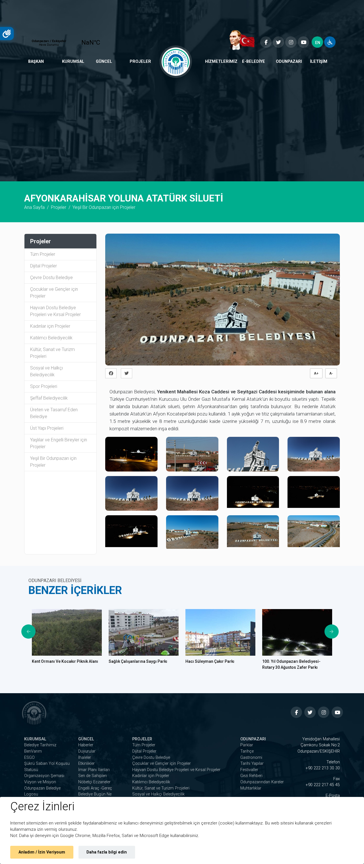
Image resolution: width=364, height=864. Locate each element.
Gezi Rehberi (251, 775)
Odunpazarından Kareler (262, 782)
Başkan (36, 61)
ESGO (29, 757)
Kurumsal (73, 61)
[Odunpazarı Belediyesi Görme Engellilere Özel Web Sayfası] (330, 42)
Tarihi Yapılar (252, 763)
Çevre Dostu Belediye (51, 277)
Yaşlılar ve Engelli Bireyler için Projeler (58, 443)
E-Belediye (253, 61)
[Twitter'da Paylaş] (128, 373)
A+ (316, 373)
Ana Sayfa (34, 207)
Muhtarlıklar (250, 788)
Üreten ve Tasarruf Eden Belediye (54, 413)
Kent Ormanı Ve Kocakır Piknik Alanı (65, 661)
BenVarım (33, 751)
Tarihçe (247, 751)
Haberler (85, 745)
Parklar (246, 745)
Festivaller (249, 769)
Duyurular (87, 751)
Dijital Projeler (43, 266)
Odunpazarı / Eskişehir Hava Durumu (70, 39)
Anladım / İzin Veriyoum (41, 852)
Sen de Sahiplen (92, 775)
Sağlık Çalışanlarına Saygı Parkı (138, 661)
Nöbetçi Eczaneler (94, 782)
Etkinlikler (86, 763)
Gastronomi (251, 757)
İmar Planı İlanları (94, 769)
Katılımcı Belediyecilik (51, 337)
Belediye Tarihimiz (40, 745)
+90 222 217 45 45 (323, 784)
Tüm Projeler (42, 254)
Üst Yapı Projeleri (46, 428)
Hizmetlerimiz (221, 61)
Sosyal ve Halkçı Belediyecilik (46, 371)
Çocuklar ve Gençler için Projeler (54, 292)
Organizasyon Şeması (44, 775)
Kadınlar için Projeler (50, 326)
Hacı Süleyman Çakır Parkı (209, 661)
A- (331, 373)
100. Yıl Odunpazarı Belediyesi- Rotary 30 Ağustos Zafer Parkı (291, 664)
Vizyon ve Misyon (40, 782)
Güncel (104, 61)
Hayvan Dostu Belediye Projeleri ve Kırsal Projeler (55, 311)
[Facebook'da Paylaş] (112, 373)
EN (317, 42)
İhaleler (84, 757)
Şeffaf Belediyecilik (49, 398)
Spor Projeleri (43, 386)
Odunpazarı (289, 61)
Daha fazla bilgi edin (106, 852)
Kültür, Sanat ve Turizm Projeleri (52, 353)
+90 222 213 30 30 (323, 768)
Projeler (140, 61)
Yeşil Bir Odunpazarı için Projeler (53, 462)
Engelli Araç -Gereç (95, 788)
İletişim (318, 61)
